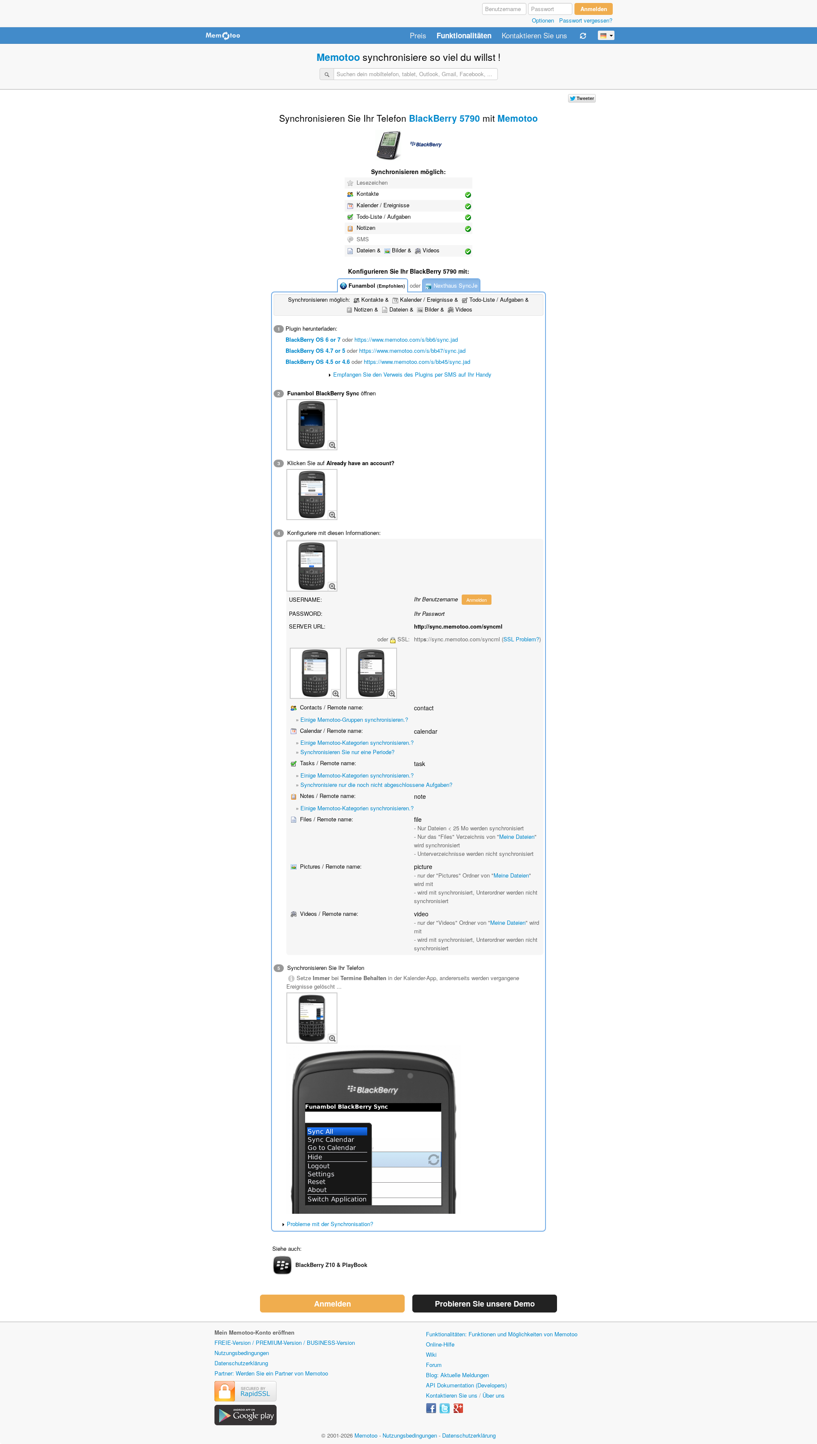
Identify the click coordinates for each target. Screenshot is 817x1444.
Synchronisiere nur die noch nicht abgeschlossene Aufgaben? (376, 785)
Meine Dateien (516, 836)
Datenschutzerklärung (241, 1363)
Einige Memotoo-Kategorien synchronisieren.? (357, 742)
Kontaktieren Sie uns (534, 35)
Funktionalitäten (464, 35)
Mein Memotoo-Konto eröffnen (254, 1332)
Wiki (431, 1354)
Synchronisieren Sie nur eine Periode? (347, 752)
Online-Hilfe (440, 1344)
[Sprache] (606, 35)
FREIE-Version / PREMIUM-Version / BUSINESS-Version (284, 1342)
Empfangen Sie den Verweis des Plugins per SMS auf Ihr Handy (412, 374)
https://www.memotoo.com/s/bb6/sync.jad (406, 339)
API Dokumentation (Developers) (466, 1385)
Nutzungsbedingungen (241, 1353)
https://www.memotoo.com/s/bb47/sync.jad (412, 350)
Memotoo (338, 57)
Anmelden (476, 599)
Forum (434, 1365)
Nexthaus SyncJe (454, 285)
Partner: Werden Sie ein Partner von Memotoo (271, 1373)
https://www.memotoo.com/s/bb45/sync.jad (417, 361)
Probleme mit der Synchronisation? (330, 1224)
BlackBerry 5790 (444, 118)
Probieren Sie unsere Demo (485, 1303)
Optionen (543, 20)
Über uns (494, 1395)
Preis (418, 35)
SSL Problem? (521, 639)
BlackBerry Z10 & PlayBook (331, 1264)
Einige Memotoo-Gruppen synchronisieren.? (354, 719)
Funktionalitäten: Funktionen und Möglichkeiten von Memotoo (501, 1334)
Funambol (376, 285)
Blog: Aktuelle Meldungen (457, 1375)
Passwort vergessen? (585, 20)
